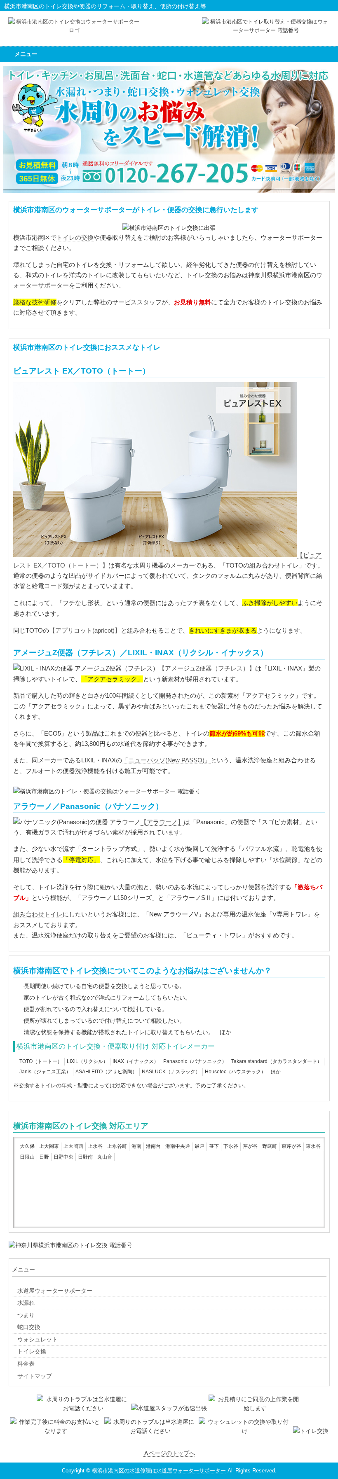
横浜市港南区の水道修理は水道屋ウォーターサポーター (159, 1470)
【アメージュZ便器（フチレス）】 (207, 668)
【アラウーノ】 (162, 822)
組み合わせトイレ (38, 914)
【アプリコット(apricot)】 (85, 630)
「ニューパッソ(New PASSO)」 (166, 760)
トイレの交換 (75, 237)
